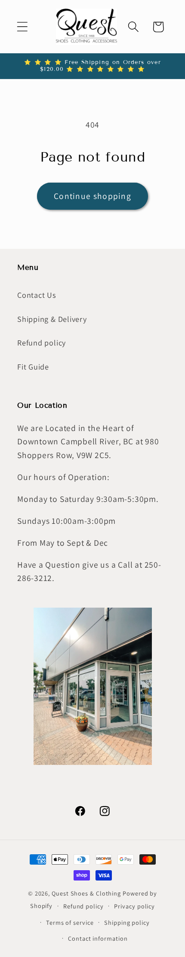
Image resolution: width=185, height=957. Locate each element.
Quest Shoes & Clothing (86, 893)
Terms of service (70, 922)
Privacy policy (134, 906)
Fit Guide (33, 366)
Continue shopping (92, 196)
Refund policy (41, 342)
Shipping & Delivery (52, 319)
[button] (22, 27)
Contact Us (36, 295)
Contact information (97, 938)
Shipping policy (127, 922)
